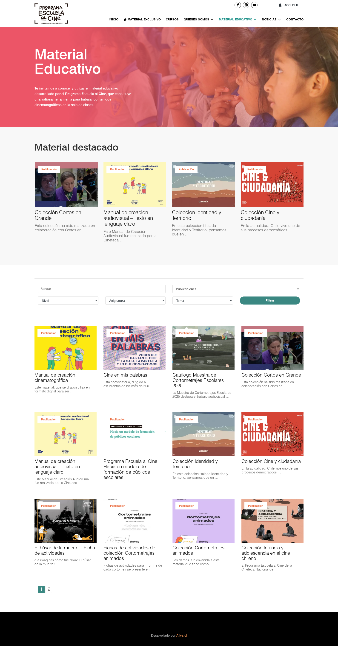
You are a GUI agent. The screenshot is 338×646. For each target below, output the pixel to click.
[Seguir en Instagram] (246, 5)
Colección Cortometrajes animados (269, 215)
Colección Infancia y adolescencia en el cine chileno (265, 553)
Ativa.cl (181, 635)
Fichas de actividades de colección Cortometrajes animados (129, 553)
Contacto (295, 19)
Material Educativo (235, 19)
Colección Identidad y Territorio (127, 215)
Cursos (172, 19)
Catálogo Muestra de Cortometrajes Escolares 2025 (198, 380)
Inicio (113, 19)
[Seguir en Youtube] (254, 5)
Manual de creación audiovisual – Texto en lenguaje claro (59, 218)
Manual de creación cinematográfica (54, 377)
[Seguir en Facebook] (238, 5)
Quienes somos (196, 19)
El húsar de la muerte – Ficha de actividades (64, 550)
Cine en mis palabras (125, 375)
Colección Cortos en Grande (271, 375)
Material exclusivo (144, 19)
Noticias (269, 19)
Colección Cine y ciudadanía (191, 215)
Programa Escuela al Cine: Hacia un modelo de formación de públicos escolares (131, 469)
